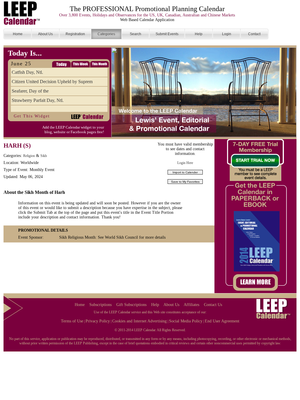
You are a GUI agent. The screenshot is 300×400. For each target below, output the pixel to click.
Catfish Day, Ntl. (27, 72)
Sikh (43, 156)
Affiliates (191, 304)
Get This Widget (32, 116)
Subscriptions (100, 304)
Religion (29, 156)
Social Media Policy (185, 321)
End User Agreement (222, 321)
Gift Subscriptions (131, 304)
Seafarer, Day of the (30, 90)
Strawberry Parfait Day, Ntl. (38, 100)
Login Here (185, 163)
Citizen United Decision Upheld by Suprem (52, 81)
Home (80, 304)
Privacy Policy (98, 321)
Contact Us (213, 304)
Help (155, 304)
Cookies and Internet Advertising (139, 321)
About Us (171, 304)
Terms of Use (72, 321)
